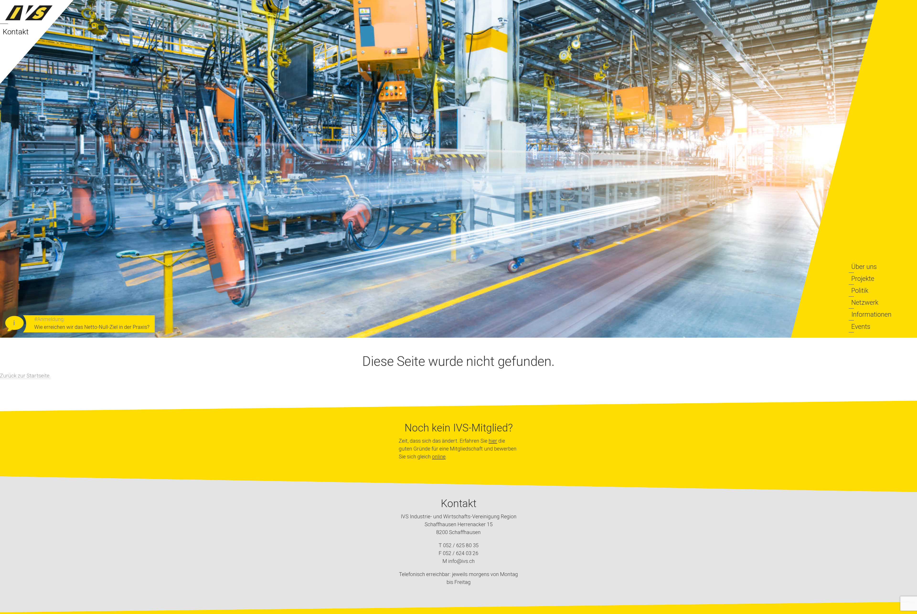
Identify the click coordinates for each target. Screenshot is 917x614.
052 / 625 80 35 (461, 545)
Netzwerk (864, 302)
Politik (859, 290)
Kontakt (16, 31)
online (439, 457)
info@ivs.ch (461, 561)
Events (860, 327)
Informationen (871, 314)
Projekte (862, 279)
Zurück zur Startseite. (25, 376)
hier (493, 441)
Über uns (864, 267)
